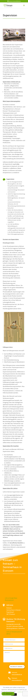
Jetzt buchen (9, 693)
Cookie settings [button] (21, 692)
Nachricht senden (16, 666)
